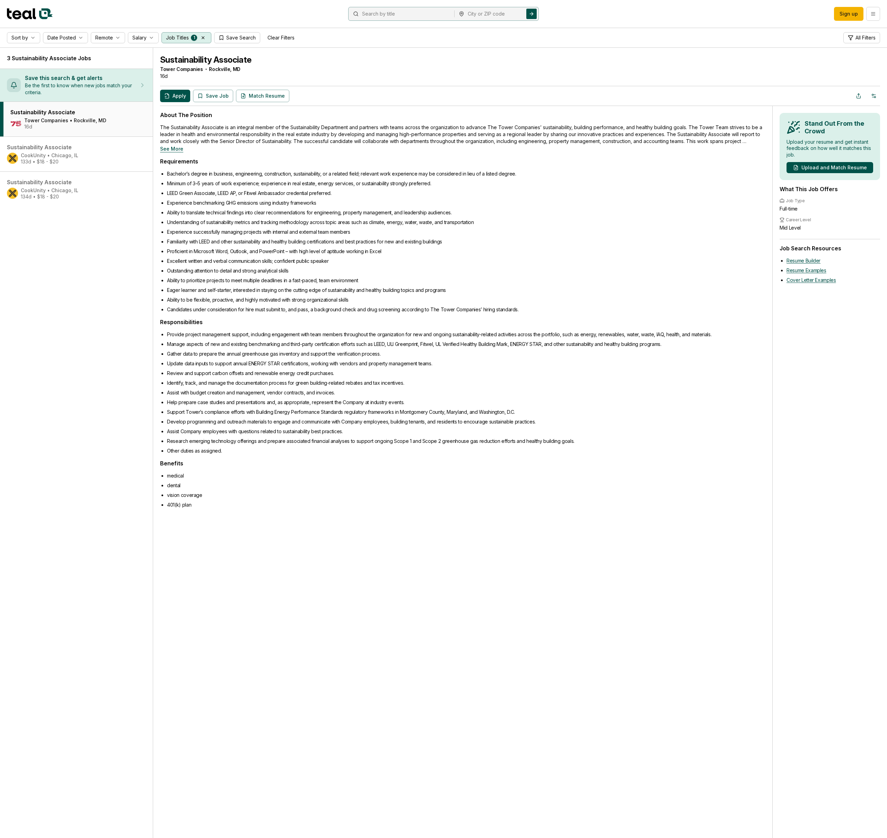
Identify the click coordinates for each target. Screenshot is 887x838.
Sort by (19, 38)
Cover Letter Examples (811, 280)
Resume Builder (803, 261)
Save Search (241, 38)
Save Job (217, 96)
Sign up (849, 14)
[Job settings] (874, 96)
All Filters (865, 38)
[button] (203, 38)
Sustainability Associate (206, 60)
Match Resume (267, 96)
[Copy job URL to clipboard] (858, 96)
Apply (179, 96)
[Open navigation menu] (873, 14)
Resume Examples (806, 270)
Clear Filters (281, 38)
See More (171, 149)
